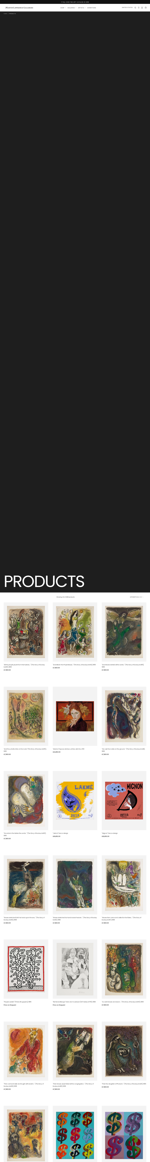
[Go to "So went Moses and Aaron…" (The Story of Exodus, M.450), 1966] (124, 969)
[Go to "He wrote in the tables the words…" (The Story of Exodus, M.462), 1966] (26, 800)
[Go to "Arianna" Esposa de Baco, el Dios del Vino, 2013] (75, 716)
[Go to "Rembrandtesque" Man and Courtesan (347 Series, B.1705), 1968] (75, 969)
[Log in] (142, 8)
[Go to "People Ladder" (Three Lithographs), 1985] (26, 969)
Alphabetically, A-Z (136, 597)
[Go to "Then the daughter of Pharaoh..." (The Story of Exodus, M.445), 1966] (124, 1051)
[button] (127, 8)
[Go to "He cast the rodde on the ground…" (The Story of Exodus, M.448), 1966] (124, 716)
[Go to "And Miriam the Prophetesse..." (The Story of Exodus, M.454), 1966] (75, 632)
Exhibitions (91, 8)
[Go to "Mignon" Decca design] (124, 800)
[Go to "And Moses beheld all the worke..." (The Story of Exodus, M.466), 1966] (124, 632)
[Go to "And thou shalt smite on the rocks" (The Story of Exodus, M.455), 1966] (26, 716)
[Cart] (146, 8)
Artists (81, 8)
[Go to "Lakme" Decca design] (75, 800)
